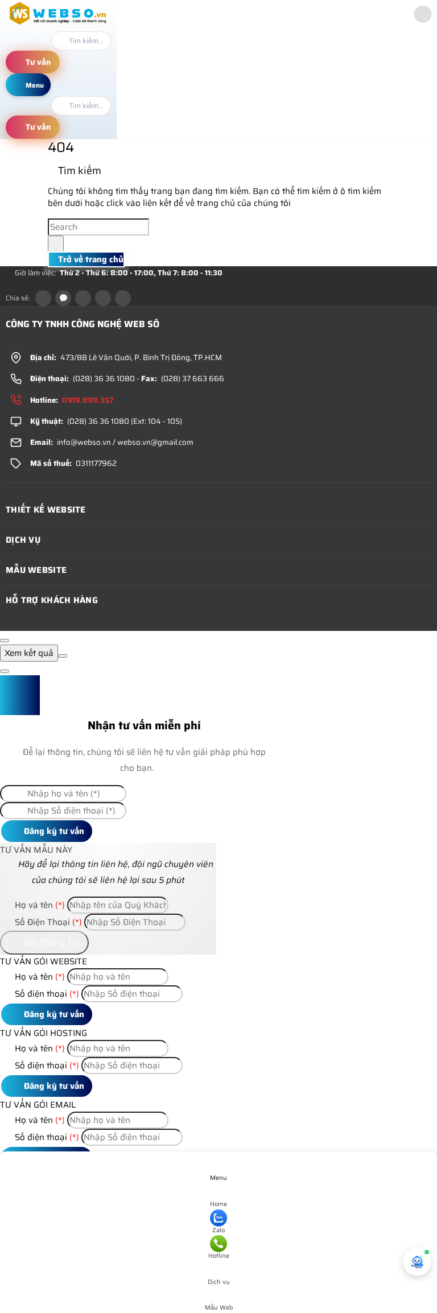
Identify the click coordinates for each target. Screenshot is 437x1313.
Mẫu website (36, 570)
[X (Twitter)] (83, 298)
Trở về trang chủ (89, 259)
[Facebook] (43, 298)
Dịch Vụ (23, 540)
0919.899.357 (88, 400)
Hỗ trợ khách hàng (52, 600)
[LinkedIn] (103, 298)
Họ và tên (39, 905)
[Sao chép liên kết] (123, 298)
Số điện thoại (46, 994)
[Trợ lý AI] (417, 1262)
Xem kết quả (29, 653)
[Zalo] (63, 298)
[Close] (4, 640)
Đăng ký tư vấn (53, 831)
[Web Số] (58, 24)
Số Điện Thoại (47, 922)
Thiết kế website (46, 510)
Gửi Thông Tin (51, 942)
